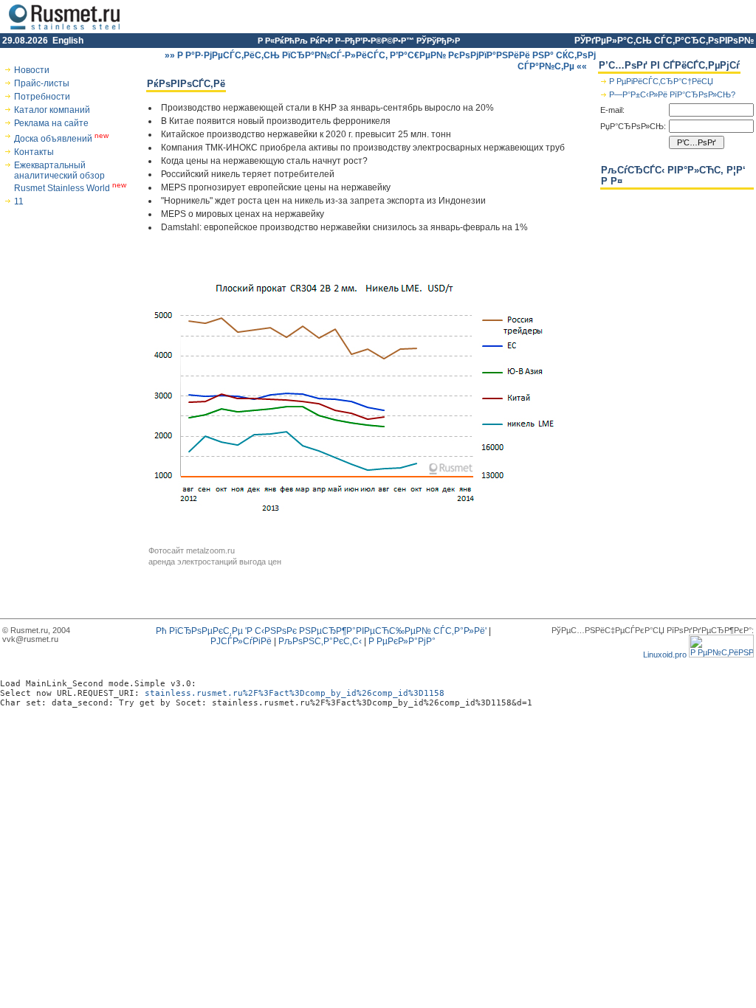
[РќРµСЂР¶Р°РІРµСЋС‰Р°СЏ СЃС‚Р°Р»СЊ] (64, 30)
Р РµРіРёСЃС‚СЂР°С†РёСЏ (662, 81)
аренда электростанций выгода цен (214, 561)
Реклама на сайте (51, 123)
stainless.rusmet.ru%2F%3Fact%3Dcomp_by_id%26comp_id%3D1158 (294, 693)
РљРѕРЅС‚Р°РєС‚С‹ (320, 641)
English (67, 40)
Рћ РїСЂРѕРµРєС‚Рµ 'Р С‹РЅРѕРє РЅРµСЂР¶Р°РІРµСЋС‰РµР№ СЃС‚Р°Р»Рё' (321, 631)
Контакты (34, 152)
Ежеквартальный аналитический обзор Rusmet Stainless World (70, 176)
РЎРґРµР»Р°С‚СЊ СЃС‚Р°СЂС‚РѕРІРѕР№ (664, 40)
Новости (31, 70)
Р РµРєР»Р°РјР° (402, 641)
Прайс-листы (41, 83)
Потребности (42, 97)
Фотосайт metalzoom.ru (191, 550)
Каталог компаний (52, 110)
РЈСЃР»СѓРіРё (241, 641)
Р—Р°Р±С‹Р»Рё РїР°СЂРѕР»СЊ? (673, 94)
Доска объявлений (61, 139)
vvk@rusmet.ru (30, 639)
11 (19, 201)
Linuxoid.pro (665, 654)
